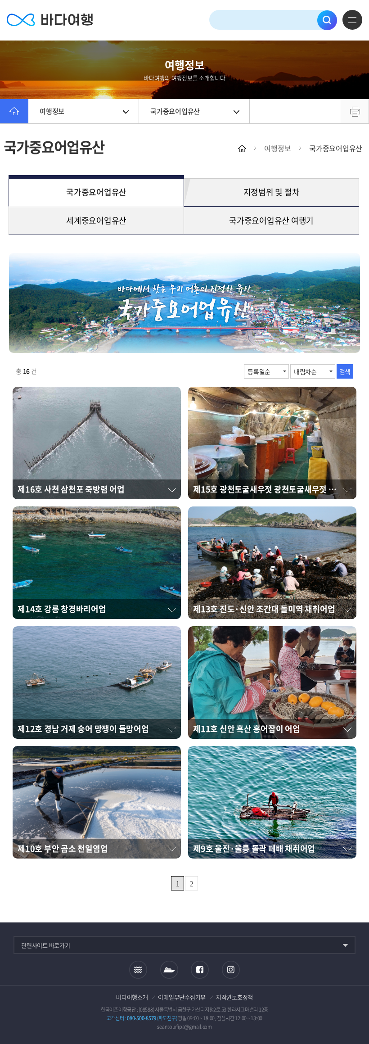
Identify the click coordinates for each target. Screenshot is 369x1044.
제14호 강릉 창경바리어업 (62, 609)
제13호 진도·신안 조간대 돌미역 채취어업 (264, 609)
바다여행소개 (132, 997)
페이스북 (199, 969)
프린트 (354, 111)
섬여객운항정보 (169, 969)
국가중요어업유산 (175, 111)
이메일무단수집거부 (182, 997)
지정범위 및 (271, 192)
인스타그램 (231, 970)
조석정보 (138, 970)
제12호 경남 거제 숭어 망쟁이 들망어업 (83, 729)
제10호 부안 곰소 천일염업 (63, 848)
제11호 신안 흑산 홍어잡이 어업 (246, 729)
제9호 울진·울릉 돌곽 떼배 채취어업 (254, 848)
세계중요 (96, 220)
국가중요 (96, 192)
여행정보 (52, 111)
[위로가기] (354, 1007)
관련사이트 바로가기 (45, 945)
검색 (327, 20)
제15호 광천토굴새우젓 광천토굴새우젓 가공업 (272, 489)
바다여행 (50, 20)
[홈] (14, 111)
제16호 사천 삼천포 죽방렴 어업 (71, 489)
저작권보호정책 (234, 997)
